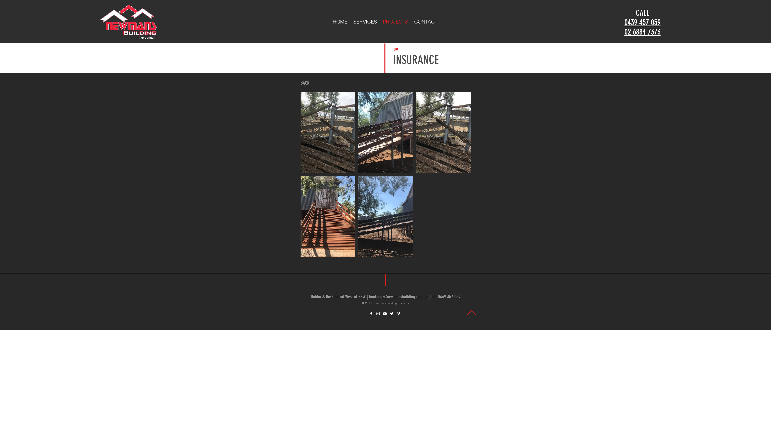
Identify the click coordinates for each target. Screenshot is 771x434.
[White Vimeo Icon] (398, 313)
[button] (328, 132)
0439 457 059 (642, 22)
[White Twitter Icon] (392, 313)
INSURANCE (416, 60)
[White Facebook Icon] (371, 313)
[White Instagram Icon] (378, 313)
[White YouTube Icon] (385, 313)
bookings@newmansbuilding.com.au (398, 297)
